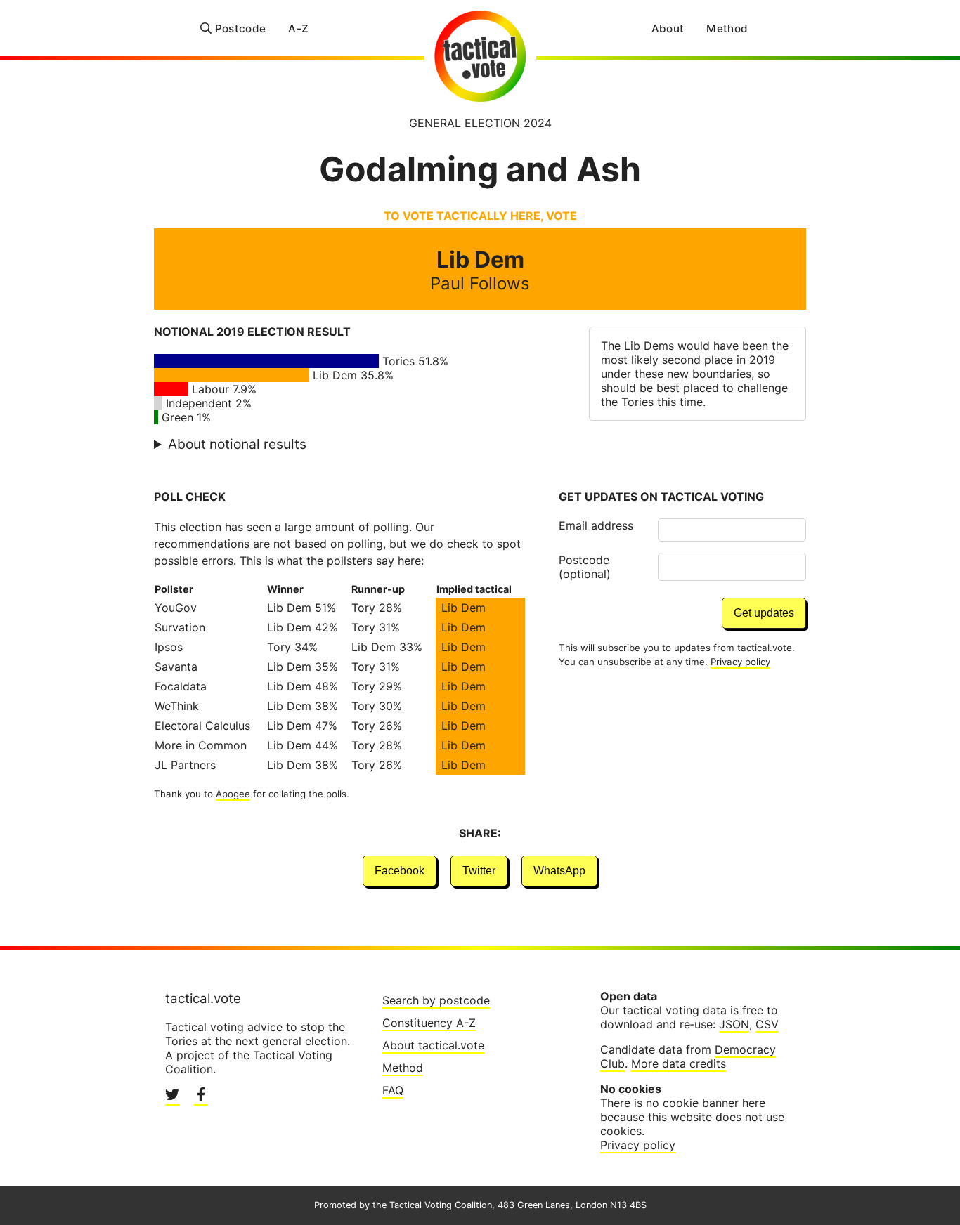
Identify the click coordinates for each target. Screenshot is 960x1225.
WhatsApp (559, 871)
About (668, 28)
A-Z (298, 28)
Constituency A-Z (429, 1023)
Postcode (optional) (585, 567)
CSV (767, 1024)
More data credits (678, 1063)
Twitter (478, 871)
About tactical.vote (433, 1045)
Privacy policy (740, 661)
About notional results (237, 443)
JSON (734, 1024)
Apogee (233, 793)
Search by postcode (436, 1000)
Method (727, 28)
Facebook (399, 871)
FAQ (392, 1090)
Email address (596, 525)
